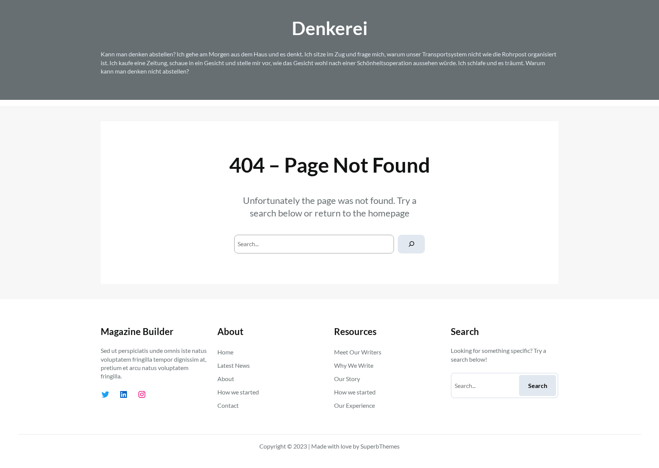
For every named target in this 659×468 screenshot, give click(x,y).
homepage (389, 212)
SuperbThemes (380, 446)
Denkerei (330, 28)
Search (537, 385)
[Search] (411, 244)
